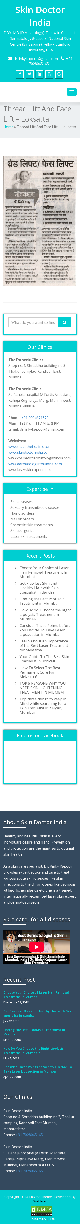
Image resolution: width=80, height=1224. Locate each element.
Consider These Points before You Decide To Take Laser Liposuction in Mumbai (45, 630)
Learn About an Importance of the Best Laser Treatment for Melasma (44, 645)
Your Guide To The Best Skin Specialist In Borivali (44, 658)
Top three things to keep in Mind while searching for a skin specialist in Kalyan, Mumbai (43, 706)
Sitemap (39, 1219)
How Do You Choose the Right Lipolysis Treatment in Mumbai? (45, 614)
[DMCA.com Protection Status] (41, 1210)
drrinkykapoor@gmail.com (36, 58)
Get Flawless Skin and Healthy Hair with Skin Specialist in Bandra (39, 587)
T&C (53, 1219)
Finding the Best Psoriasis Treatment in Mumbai (42, 601)
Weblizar (40, 1201)
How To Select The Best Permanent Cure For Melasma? (40, 672)
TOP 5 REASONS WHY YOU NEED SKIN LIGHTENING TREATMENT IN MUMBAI (43, 688)
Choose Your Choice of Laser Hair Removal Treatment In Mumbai (44, 572)
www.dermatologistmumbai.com (35, 463)
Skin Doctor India (40, 16)
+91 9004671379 (34, 417)
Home (8, 126)
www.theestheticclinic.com (29, 446)
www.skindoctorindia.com (29, 452)
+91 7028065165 (29, 1134)
